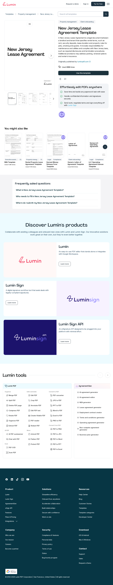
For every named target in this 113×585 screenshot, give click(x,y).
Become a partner (12, 549)
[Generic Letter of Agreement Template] (76, 145)
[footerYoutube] (27, 479)
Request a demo (72, 4)
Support (82, 554)
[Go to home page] (9, 4)
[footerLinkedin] (12, 479)
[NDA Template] (13, 145)
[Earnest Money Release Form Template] (55, 145)
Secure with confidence (50, 513)
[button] (12, 99)
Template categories (86, 513)
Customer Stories (85, 503)
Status (44, 553)
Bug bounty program (49, 558)
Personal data (47, 540)
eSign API (8, 508)
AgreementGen (10, 503)
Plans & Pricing (10, 517)
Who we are (9, 535)
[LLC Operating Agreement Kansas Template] (97, 145)
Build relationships (48, 508)
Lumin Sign (72, 105)
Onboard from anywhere (51, 499)
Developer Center (85, 517)
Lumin (7, 494)
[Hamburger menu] (108, 4)
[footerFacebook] (6, 479)
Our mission (9, 540)
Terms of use (47, 549)
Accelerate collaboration (51, 503)
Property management (27, 14)
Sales (81, 558)
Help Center (83, 494)
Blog (80, 499)
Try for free (98, 4)
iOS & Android (84, 535)
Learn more (65, 264)
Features (8, 513)
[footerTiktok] (17, 479)
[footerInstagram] (22, 479)
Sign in (86, 4)
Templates (9, 14)
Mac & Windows (84, 540)
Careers (8, 544)
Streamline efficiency (49, 494)
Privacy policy (47, 544)
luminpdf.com (83, 61)
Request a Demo (85, 563)
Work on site (46, 517)
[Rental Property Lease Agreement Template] (34, 145)
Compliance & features (50, 535)
